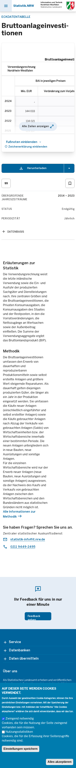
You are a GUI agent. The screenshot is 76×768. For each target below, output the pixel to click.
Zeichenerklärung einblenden (26, 146)
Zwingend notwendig (20, 718)
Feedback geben (34, 617)
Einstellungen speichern (21, 748)
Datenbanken (19, 650)
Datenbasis (15, 231)
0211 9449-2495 (22, 546)
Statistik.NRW (23, 6)
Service (15, 642)
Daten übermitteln (24, 658)
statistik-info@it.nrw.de (27, 539)
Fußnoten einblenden (21, 142)
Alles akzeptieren (60, 761)
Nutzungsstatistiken (19, 732)
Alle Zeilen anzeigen (38, 126)
